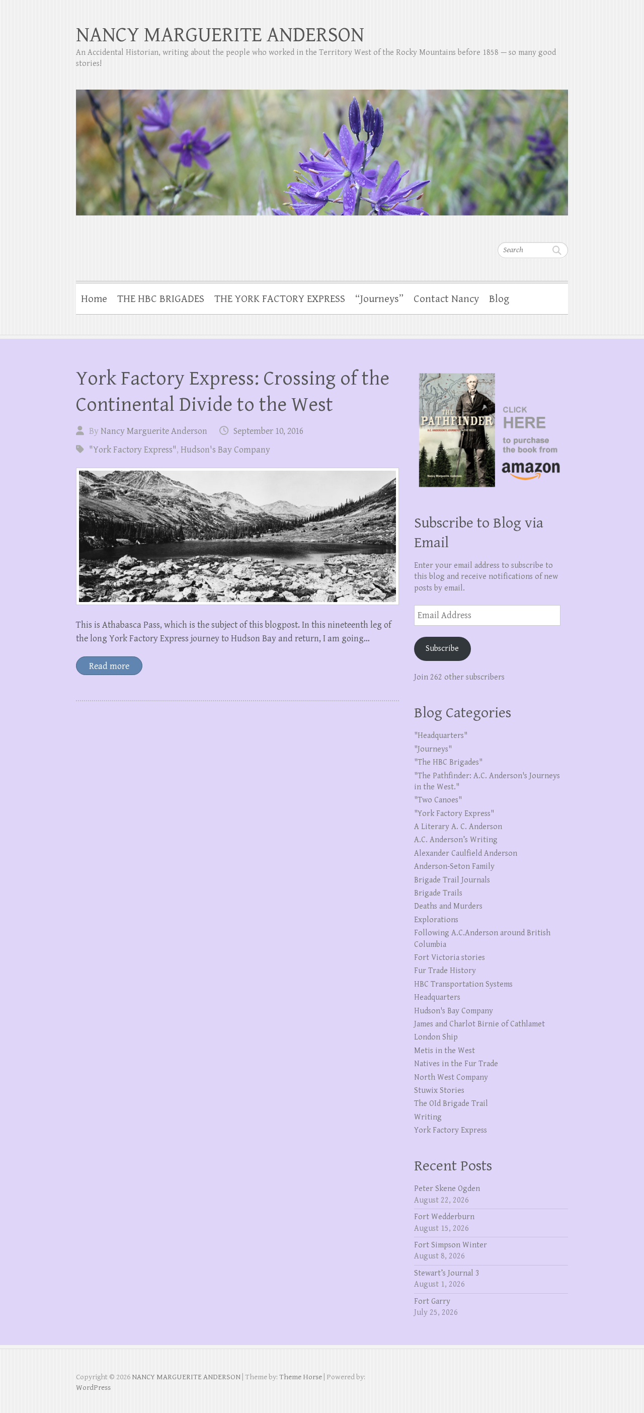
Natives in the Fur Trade (456, 1064)
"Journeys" (433, 749)
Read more (109, 666)
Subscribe (442, 648)
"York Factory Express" (133, 449)
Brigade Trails (438, 893)
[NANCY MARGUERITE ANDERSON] (322, 146)
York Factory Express (450, 1130)
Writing (428, 1117)
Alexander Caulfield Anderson (465, 853)
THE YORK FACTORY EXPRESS (279, 299)
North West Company (451, 1077)
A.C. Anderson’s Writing (456, 840)
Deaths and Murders (448, 906)
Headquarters (437, 997)
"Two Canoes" (438, 800)
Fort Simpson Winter (450, 1245)
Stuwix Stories (439, 1090)
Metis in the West (444, 1051)
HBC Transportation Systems (463, 984)
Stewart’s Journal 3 (446, 1273)
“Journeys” (379, 299)
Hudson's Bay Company (225, 449)
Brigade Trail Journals (452, 880)
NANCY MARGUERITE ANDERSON (220, 35)
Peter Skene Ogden (447, 1189)
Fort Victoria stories (449, 957)
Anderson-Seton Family (454, 866)
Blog (499, 299)
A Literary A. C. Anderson (458, 827)
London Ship (436, 1037)
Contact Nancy (446, 299)
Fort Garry (432, 1301)
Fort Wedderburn (444, 1217)
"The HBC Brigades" (448, 762)
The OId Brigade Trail (451, 1103)
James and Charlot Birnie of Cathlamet (479, 1024)
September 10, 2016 (268, 431)
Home (94, 299)
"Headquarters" (440, 735)
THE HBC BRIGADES (160, 299)
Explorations (436, 920)
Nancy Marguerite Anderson (154, 431)
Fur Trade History (445, 971)
